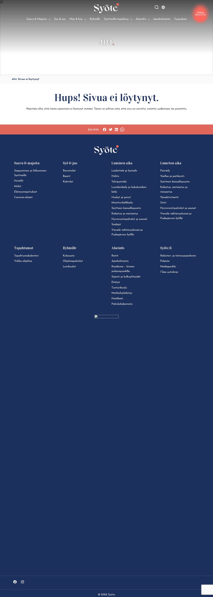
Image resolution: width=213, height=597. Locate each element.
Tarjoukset (180, 19)
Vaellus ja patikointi (172, 176)
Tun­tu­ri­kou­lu (119, 287)
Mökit (17, 186)
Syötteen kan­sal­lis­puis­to (126, 208)
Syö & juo (60, 19)
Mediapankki (168, 266)
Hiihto (115, 176)
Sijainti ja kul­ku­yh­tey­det (126, 276)
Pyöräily (165, 170)
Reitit (114, 255)
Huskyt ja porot (121, 197)
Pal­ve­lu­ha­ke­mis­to (122, 304)
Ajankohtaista (161, 19)
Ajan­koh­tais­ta (119, 261)
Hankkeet (117, 298)
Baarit (66, 176)
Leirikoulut (69, 266)
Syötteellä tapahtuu (116, 19)
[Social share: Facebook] (104, 129)
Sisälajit (116, 224)
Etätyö (115, 282)
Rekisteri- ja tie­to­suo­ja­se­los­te (178, 255)
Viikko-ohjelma (23, 261)
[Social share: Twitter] (110, 129)
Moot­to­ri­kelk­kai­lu (122, 202)
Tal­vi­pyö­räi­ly (119, 181)
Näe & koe (76, 19)
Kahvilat (68, 181)
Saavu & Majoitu (36, 19)
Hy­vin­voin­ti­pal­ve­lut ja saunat (129, 219)
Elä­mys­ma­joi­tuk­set (25, 192)
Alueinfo (141, 19)
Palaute (165, 261)
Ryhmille (95, 19)
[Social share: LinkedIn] (116, 129)
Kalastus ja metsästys (124, 213)
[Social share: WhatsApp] (122, 129)
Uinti (163, 202)
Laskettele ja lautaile (124, 170)
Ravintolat (69, 170)
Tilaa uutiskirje (169, 272)
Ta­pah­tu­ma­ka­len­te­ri (26, 255)
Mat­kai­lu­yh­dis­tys (121, 293)
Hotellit (18, 181)
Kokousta (68, 255)
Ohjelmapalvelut (73, 261)
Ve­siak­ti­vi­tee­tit (169, 197)
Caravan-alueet (23, 197)
